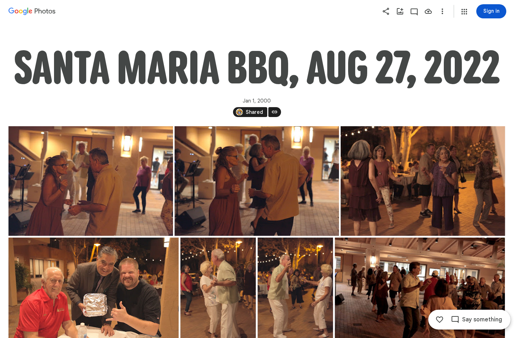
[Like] (439, 320)
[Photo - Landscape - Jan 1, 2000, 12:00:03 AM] (90, 181)
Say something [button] (482, 319)
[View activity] (414, 11)
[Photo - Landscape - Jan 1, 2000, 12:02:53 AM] (423, 181)
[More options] (442, 11)
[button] (464, 12)
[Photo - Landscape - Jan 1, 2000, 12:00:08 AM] (256, 181)
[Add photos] (400, 11)
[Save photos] (428, 11)
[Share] (386, 11)
